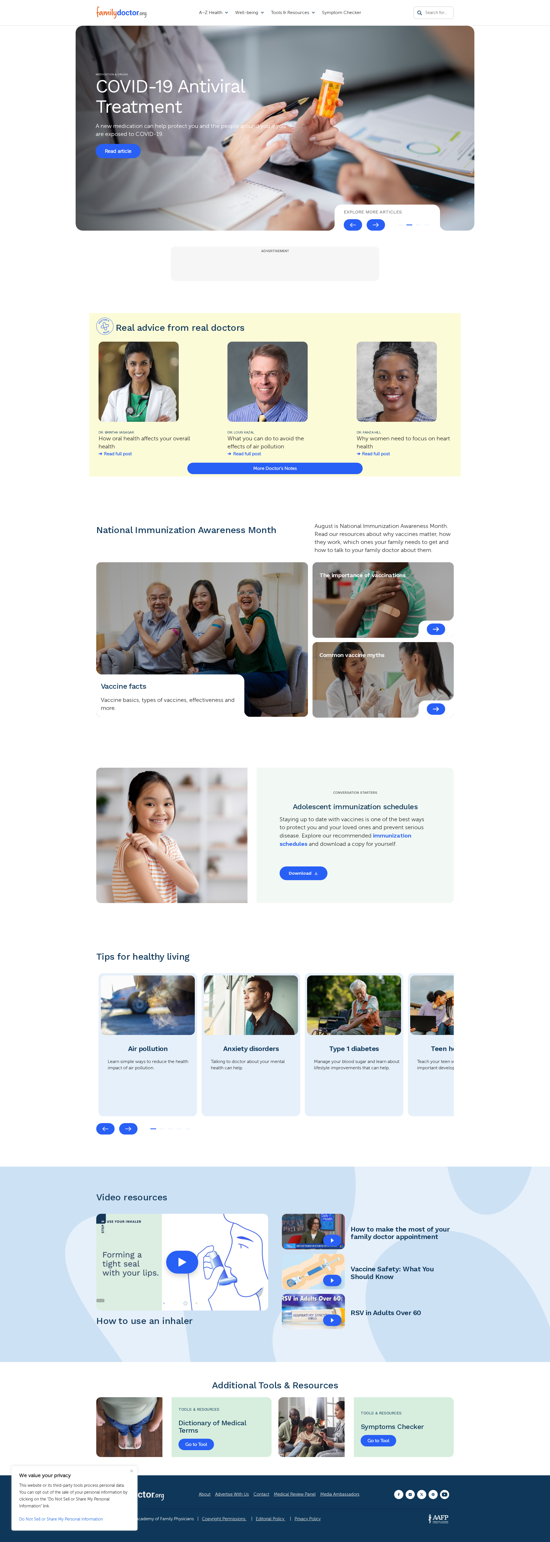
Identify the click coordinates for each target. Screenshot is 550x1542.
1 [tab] (401, 225)
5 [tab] (187, 1129)
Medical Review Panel (295, 1494)
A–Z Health (210, 12)
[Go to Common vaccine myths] (436, 709)
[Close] (131, 1470)
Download (300, 873)
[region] (74, 1498)
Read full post (118, 454)
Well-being (246, 12)
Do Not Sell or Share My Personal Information (61, 1519)
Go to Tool (196, 1444)
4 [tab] (426, 225)
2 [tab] (409, 225)
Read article (118, 151)
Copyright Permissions (224, 1519)
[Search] (419, 13)
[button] (182, 1262)
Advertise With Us (232, 1494)
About (205, 1494)
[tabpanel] (147, 1044)
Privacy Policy (307, 1519)
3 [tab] (418, 225)
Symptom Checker (341, 12)
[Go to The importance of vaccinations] (436, 629)
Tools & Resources (290, 12)
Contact (261, 1494)
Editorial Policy (270, 1519)
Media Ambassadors (340, 1494)
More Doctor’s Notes (275, 468)
